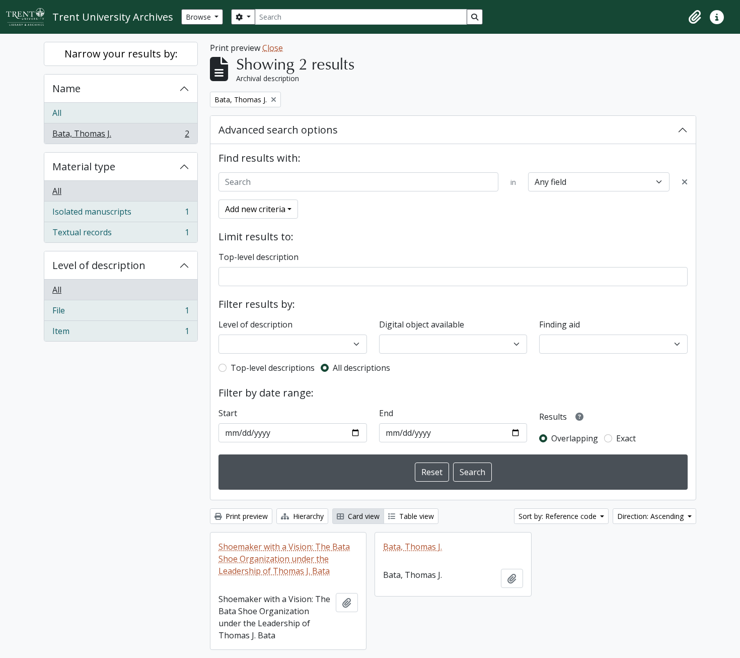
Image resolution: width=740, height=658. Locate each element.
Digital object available (421, 324)
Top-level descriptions (273, 367)
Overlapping (574, 438)
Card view (363, 516)
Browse (199, 17)
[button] (695, 17)
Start (227, 413)
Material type (83, 166)
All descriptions (361, 367)
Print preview (246, 516)
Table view (415, 516)
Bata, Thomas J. (120, 136)
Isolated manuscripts (120, 214)
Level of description (98, 265)
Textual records (120, 234)
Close (272, 47)
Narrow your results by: (121, 53)
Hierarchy (307, 516)
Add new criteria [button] (255, 209)
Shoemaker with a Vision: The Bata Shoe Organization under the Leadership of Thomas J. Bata (284, 558)
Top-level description (258, 256)
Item (120, 333)
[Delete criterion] (685, 182)
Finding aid (559, 324)
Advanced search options (278, 130)
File (120, 313)
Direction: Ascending (651, 516)
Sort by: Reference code (559, 516)
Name (66, 88)
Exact (626, 438)
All (56, 112)
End (386, 413)
